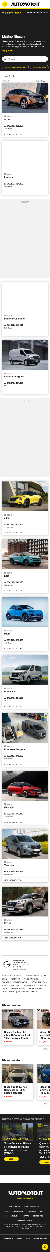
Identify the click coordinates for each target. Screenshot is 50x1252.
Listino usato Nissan (27, 991)
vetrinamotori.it (40, 1239)
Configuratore (33, 975)
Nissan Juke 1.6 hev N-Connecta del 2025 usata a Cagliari (17, 1090)
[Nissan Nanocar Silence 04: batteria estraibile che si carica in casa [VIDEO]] (17, 1132)
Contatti (25, 1216)
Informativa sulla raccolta (11, 1247)
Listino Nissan (8, 991)
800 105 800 (17, 967)
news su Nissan (18, 988)
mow (28, 1239)
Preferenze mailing (25, 1220)
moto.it (19, 1239)
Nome (43, 81)
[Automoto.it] (25, 4)
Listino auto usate (34, 12)
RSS (6, 1216)
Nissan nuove (30, 985)
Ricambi (5, 982)
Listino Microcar (39, 67)
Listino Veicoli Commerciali (15, 67)
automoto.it (8, 1239)
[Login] (4, 4)
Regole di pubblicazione (14, 1211)
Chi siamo (14, 1216)
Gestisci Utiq (38, 1216)
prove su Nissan (36, 988)
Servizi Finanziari (20, 982)
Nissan (5, 76)
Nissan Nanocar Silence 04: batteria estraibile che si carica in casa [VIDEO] (17, 1148)
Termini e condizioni (31, 1207)
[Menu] (45, 4)
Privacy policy (14, 1207)
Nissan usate (11, 1060)
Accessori (16, 979)
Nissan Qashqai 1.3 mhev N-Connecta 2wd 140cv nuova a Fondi (17, 1035)
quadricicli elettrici (16, 1138)
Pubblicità (32, 1211)
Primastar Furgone (14, 748)
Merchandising (31, 979)
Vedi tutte (45, 1049)
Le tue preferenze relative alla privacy (17, 1250)
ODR (41, 1211)
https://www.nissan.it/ (20, 969)
